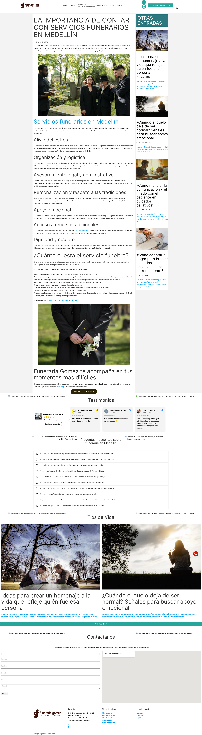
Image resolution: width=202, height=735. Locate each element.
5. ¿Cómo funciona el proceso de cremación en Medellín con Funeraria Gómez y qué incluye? (70, 477)
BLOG (112, 5)
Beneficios (140, 715)
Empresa (139, 713)
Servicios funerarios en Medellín (76, 121)
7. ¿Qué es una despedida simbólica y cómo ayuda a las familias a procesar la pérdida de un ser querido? (75, 488)
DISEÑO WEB (50, 734)
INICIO (65, 5)
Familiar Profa (107, 720)
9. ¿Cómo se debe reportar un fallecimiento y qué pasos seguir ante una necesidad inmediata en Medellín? (75, 500)
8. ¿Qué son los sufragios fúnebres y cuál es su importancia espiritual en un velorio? (67, 494)
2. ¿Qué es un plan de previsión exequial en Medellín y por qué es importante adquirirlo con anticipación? (75, 459)
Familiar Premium (108, 723)
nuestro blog (59, 387)
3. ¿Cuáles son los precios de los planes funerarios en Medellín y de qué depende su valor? (70, 465)
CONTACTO (119, 5)
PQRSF (106, 5)
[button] (165, 419)
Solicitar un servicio (160, 5)
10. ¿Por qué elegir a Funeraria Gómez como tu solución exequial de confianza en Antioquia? (70, 506)
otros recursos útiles (82, 231)
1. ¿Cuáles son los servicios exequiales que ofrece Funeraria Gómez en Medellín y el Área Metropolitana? (75, 454)
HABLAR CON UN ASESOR (84, 392)
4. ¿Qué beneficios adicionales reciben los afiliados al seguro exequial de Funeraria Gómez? (70, 471)
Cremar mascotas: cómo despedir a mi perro (63, 300)
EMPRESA (99, 5)
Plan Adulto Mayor (108, 715)
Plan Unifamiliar (107, 718)
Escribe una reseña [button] (52, 424)
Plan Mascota (107, 713)
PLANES (72, 5)
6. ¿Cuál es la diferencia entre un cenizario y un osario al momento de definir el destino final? (70, 482)
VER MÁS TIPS (101, 624)
